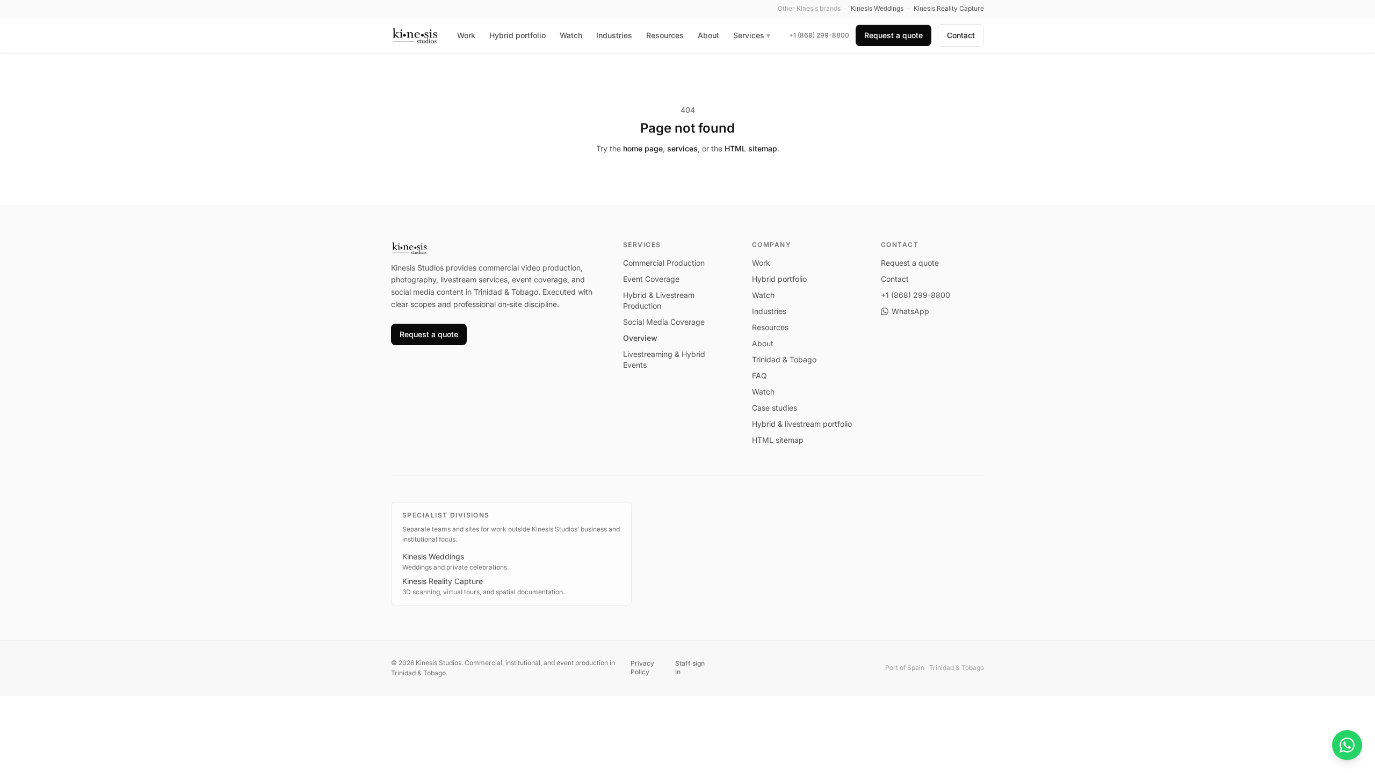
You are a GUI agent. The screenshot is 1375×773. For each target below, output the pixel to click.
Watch (571, 35)
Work (466, 35)
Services (751, 35)
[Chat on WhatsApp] (1347, 745)
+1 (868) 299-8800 (819, 35)
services (682, 148)
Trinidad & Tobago (784, 359)
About (708, 35)
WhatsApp (910, 311)
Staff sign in (690, 667)
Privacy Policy (642, 667)
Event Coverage (651, 278)
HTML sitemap (751, 148)
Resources (665, 35)
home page (643, 148)
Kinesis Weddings (433, 556)
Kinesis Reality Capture (442, 581)
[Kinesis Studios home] (415, 35)
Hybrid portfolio (517, 35)
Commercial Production (664, 262)
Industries (614, 35)
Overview (640, 337)
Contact (961, 35)
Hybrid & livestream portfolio (802, 423)
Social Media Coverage (664, 321)
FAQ (759, 375)
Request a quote (893, 35)
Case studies (774, 407)
